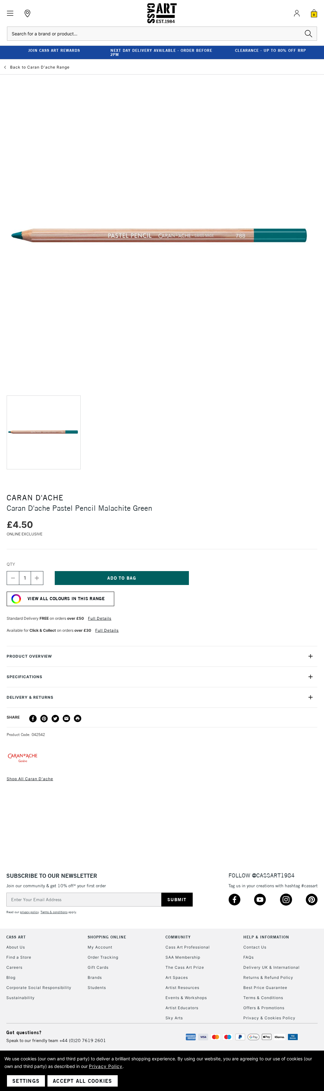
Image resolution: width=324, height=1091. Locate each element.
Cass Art (16, 937)
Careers (14, 967)
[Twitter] (55, 718)
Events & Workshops (186, 997)
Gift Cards (98, 967)
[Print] (77, 718)
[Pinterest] (44, 718)
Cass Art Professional (187, 947)
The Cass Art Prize (184, 967)
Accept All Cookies (82, 1081)
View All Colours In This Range (66, 598)
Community (178, 937)
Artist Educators (181, 1007)
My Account (100, 947)
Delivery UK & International (271, 967)
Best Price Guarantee (265, 987)
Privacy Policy (105, 1066)
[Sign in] (296, 13)
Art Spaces (176, 977)
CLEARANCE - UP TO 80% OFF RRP (270, 50)
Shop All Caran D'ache (30, 779)
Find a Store (18, 957)
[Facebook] (33, 718)
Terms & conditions (53, 912)
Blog (11, 977)
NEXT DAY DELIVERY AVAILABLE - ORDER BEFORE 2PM (161, 52)
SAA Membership (182, 957)
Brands (95, 977)
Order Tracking (103, 957)
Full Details (99, 618)
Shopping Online (107, 937)
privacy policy (29, 912)
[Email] (66, 718)
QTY (11, 564)
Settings (26, 1081)
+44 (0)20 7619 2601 (82, 1040)
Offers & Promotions (263, 1007)
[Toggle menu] (10, 13)
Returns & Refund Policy (268, 977)
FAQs (248, 957)
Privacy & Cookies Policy (269, 1018)
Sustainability (20, 997)
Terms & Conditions (263, 997)
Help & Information (266, 937)
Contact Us (254, 947)
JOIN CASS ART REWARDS (54, 50)
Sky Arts (174, 1018)
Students (97, 987)
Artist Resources (182, 987)
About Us (15, 947)
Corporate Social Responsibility (39, 987)
